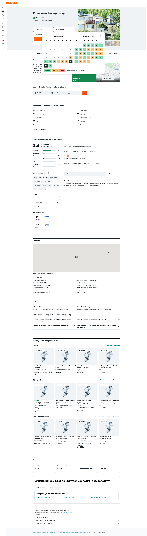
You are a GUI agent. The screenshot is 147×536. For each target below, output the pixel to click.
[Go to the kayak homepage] (11, 3)
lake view (45, 177)
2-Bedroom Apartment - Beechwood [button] (65, 366)
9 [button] (46, 53)
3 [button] (50, 49)
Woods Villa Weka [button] (82, 366)
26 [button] (58, 61)
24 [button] (50, 61)
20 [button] (62, 57)
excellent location (46, 181)
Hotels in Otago (74, 532)
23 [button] (46, 61)
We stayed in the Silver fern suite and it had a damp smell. (81, 163)
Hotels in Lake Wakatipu (85, 532)
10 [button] (50, 53)
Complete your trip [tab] (41, 487)
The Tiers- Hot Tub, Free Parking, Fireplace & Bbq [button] (43, 437)
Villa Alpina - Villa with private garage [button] (85, 401)
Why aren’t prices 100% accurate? (45, 523)
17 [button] (50, 57)
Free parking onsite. (72, 161)
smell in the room (46, 185)
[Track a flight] (3, 27)
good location (53, 177)
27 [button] (62, 61)
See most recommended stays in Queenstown (107, 416)
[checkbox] (41, 218)
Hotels (43, 532)
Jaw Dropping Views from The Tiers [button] (108, 366)
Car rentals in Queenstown (44, 497)
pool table (56, 185)
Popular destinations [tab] (55, 487)
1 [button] (70, 45)
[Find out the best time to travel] (3, 30)
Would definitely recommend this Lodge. (77, 146)
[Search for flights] (3, 8)
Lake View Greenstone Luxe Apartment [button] (41, 366)
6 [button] (62, 49)
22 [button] (70, 57)
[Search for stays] (3, 11)
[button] (3, 3)
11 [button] (54, 53)
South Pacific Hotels (51, 532)
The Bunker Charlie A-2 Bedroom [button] (64, 436)
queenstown (37, 185)
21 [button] (66, 57)
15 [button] (70, 53)
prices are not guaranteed (67, 512)
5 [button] (58, 49)
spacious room (37, 177)
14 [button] (66, 53)
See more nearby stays (113, 345)
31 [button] (50, 66)
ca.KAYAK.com (36, 532)
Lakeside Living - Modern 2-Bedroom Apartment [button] (42, 403)
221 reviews (46, 18)
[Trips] (3, 35)
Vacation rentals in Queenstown (98, 497)
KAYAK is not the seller (41, 517)
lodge (35, 189)
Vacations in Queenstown (70, 497)
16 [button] (46, 57)
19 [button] (58, 57)
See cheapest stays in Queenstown (110, 380)
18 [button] (54, 57)
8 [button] (70, 49)
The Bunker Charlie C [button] (105, 436)
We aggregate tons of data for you (45, 520)
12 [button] (58, 53)
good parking (42, 189)
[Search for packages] (3, 18)
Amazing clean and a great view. (75, 149)
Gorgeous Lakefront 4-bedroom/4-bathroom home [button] (86, 437)
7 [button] (66, 49)
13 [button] (62, 53)
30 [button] (46, 66)
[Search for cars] (3, 15)
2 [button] (46, 49)
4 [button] (54, 49)
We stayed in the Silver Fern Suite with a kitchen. (79, 151)
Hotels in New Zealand (63, 532)
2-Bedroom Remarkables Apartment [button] (65, 400)
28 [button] (66, 61)
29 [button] (70, 61)
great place (37, 181)
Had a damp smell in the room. (74, 158)
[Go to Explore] (3, 23)
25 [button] (54, 61)
